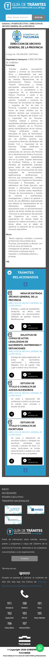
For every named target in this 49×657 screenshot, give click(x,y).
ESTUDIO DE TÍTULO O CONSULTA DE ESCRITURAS (22, 426)
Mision (8, 234)
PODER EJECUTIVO (12, 497)
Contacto (24, 559)
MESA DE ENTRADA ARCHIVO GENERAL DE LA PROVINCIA (25, 296)
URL (8, 262)
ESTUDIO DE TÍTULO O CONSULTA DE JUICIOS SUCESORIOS (22, 386)
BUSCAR (38, 17)
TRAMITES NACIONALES (15, 501)
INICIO (5, 489)
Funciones (10, 65)
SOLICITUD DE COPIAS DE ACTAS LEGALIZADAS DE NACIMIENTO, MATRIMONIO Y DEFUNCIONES (25, 342)
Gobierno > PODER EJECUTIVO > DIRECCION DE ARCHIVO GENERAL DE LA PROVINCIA (22, 25)
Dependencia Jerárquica (16, 59)
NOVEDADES (9, 493)
